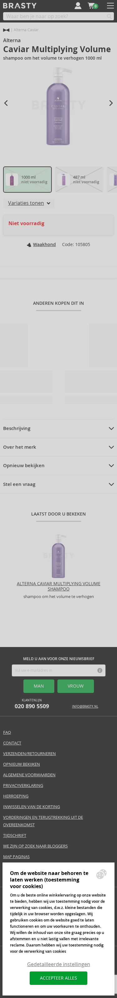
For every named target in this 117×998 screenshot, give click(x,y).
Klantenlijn (32, 704)
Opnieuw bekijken (24, 465)
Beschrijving (16, 428)
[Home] (6, 30)
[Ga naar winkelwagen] (91, 5)
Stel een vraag (19, 484)
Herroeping (15, 796)
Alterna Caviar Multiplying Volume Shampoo (58, 586)
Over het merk (19, 447)
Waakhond (44, 244)
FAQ (7, 732)
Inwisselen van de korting (31, 806)
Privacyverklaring (23, 785)
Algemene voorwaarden (29, 775)
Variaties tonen (26, 203)
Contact (12, 743)
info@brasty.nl (85, 706)
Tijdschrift (14, 835)
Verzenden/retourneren (29, 753)
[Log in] (78, 5)
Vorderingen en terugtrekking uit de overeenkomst (43, 821)
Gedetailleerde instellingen (58, 964)
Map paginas (16, 856)
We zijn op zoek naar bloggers (35, 846)
